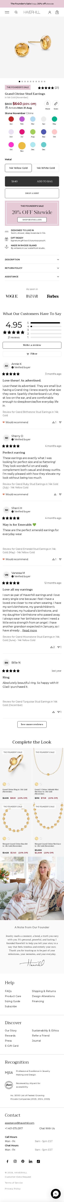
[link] (48, 88)
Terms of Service (14, 1182)
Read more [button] (29, 630)
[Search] (16, 12)
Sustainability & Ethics (45, 1030)
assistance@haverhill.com (19, 1123)
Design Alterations (43, 996)
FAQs (8, 991)
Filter (34, 354)
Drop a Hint (32, 193)
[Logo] (32, 11)
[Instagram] (15, 1161)
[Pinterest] (22, 1161)
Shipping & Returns (44, 991)
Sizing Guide (12, 1001)
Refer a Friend (41, 1035)
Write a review (32, 345)
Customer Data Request (18, 1177)
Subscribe (11, 1006)
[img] (20, 367)
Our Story (11, 1030)
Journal (36, 1040)
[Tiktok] (38, 1161)
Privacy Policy (13, 1188)
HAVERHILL (20, 1172)
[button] (44, 322)
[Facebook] (7, 1161)
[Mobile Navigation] (7, 12)
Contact (12, 1115)
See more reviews (32, 724)
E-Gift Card (11, 1045)
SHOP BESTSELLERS (32, 219)
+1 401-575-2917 (14, 1128)
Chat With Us (47, 1128)
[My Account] (49, 12)
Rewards (10, 1035)
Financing (38, 1001)
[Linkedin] (30, 1161)
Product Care (13, 996)
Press (8, 1040)
